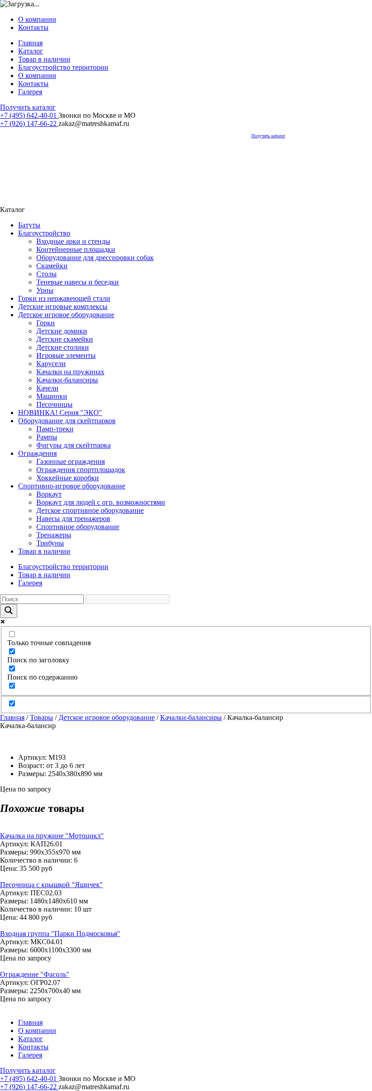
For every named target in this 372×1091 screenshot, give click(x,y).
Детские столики (62, 347)
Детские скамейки (64, 339)
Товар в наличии (44, 59)
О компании (37, 19)
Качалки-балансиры (67, 380)
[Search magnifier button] (8, 611)
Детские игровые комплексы (63, 306)
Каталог (30, 51)
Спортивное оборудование (77, 527)
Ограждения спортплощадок (80, 469)
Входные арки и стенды (73, 241)
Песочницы (54, 404)
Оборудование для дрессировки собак (95, 257)
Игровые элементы (66, 355)
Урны (45, 290)
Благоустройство (44, 233)
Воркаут (49, 494)
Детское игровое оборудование (66, 315)
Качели (47, 388)
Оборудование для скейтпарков (67, 421)
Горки (45, 323)
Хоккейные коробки (67, 478)
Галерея (30, 92)
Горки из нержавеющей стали (64, 298)
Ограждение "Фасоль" (34, 974)
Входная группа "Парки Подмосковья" (60, 933)
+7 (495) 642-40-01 (29, 115)
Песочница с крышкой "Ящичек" (51, 884)
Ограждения (37, 453)
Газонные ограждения (70, 461)
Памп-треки (54, 429)
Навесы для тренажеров (73, 518)
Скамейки (52, 266)
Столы (46, 274)
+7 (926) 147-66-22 (29, 123)
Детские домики (61, 331)
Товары (41, 717)
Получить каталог (28, 107)
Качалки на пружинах (70, 372)
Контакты (33, 27)
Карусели (51, 363)
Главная (30, 43)
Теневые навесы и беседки (77, 282)
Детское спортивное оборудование (90, 510)
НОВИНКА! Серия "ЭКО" (60, 412)
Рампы (46, 437)
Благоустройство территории (63, 67)
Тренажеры (53, 535)
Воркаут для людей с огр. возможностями (100, 502)
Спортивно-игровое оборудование (71, 486)
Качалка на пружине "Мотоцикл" (52, 836)
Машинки (51, 396)
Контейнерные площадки (75, 249)
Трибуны (50, 543)
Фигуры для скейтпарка (73, 445)
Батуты (29, 225)
